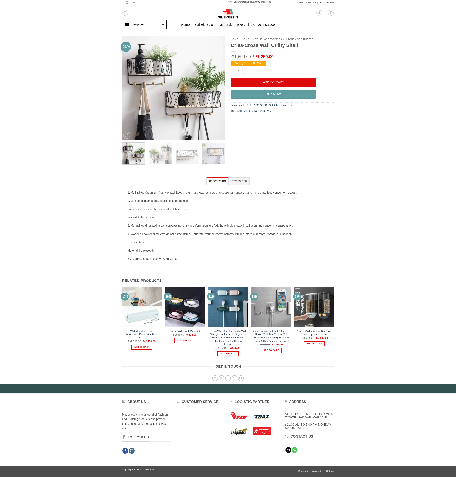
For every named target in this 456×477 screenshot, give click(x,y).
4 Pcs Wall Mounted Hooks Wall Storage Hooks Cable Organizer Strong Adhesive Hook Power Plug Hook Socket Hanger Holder (228, 337)
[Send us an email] (228, 378)
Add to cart (273, 82)
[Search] (125, 13)
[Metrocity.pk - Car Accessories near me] (228, 12)
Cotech (330, 471)
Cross (247, 111)
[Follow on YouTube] (134, 2)
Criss (239, 111)
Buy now (273, 94)
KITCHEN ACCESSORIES (267, 39)
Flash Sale (225, 24)
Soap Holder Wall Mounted (185, 330)
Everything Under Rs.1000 (256, 24)
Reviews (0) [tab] (239, 181)
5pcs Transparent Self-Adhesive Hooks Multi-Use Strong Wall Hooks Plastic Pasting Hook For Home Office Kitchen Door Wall (271, 335)
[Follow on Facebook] (124, 2)
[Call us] (130, 2)
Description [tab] (217, 181)
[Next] (219, 88)
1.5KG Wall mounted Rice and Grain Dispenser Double (314, 332)
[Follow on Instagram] (127, 2)
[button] (319, 13)
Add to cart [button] (142, 347)
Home (185, 24)
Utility (263, 111)
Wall (269, 111)
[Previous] (128, 88)
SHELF (255, 111)
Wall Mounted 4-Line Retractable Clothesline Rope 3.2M (141, 334)
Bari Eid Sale (203, 24)
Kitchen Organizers (299, 39)
